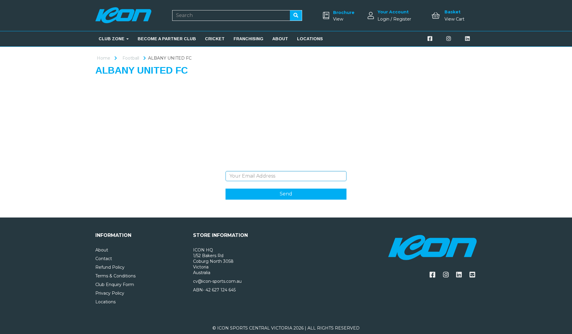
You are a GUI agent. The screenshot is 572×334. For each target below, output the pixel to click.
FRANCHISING (248, 38)
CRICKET (215, 38)
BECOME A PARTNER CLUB (167, 38)
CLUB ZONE (112, 38)
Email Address (286, 166)
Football (130, 58)
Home (103, 58)
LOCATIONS (310, 38)
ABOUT (280, 38)
